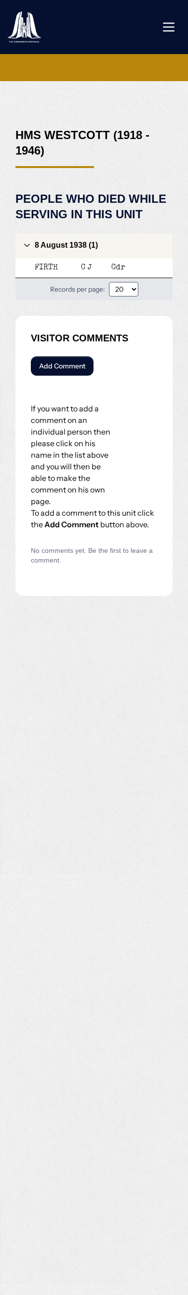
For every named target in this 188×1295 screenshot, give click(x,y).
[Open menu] (168, 27)
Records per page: (77, 289)
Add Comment (62, 366)
